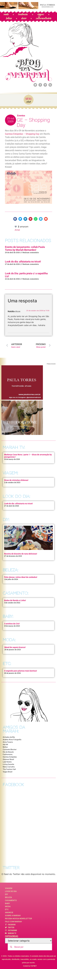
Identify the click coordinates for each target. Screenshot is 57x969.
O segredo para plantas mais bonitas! (20, 671)
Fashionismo (7, 754)
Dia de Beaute (8, 752)
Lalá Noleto (7, 762)
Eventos (21, 115)
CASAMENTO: (15, 593)
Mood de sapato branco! (15, 647)
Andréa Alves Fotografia (12, 739)
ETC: (7, 663)
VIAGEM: (10, 473)
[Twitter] (35, 85)
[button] (15, 219)
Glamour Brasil (8, 759)
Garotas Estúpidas (10, 757)
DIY (6, 894)
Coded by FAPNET (30, 966)
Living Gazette (8, 764)
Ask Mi (5, 744)
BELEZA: (10, 570)
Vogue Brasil (7, 772)
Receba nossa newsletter (18, 918)
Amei (17, 229)
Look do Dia (11, 891)
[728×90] (28, 8)
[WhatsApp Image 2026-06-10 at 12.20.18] (22, 434)
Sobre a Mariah (13, 915)
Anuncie (9, 912)
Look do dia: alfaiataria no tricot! (23, 261)
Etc (7, 909)
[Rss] (50, 85)
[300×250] (22, 399)
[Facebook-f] (40, 85)
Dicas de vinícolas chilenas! (16, 480)
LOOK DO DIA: (16, 496)
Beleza (8, 897)
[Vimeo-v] (45, 85)
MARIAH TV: (14, 447)
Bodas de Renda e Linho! (15, 600)
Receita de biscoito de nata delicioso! (20, 554)
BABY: (8, 616)
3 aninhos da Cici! (12, 624)
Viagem (8, 888)
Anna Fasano (8, 742)
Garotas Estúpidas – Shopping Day (22, 134)
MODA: (9, 640)
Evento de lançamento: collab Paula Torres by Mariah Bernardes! (25, 248)
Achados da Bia (9, 737)
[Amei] (16, 226)
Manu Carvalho (9, 767)
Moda (8, 906)
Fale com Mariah (13, 921)
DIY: (6, 519)
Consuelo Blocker (9, 749)
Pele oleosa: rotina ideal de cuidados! (20, 577)
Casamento (11, 900)
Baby (7, 903)
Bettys (5, 747)
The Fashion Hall (9, 769)
